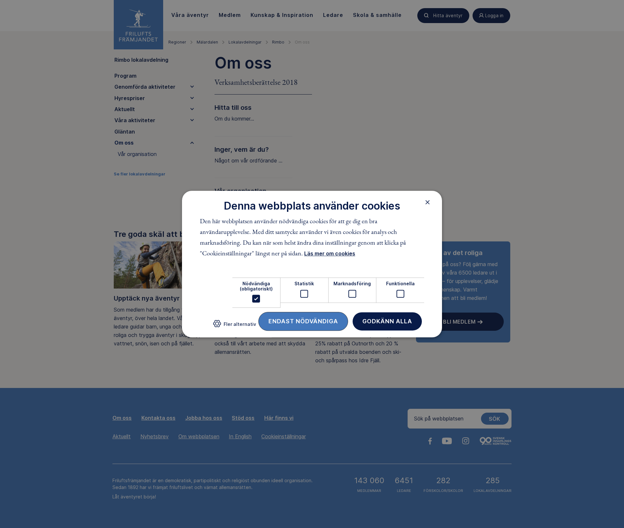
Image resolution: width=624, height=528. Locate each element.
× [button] (427, 202)
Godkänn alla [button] (387, 321)
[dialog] (312, 264)
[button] (234, 326)
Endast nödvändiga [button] (303, 321)
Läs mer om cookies (329, 254)
